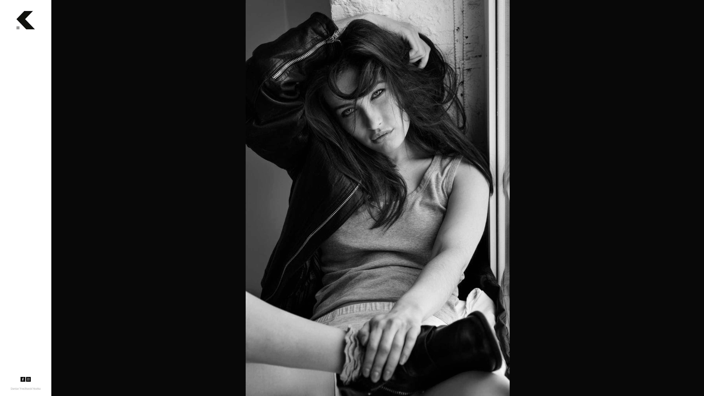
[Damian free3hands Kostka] (25, 16)
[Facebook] (23, 379)
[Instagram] (28, 379)
